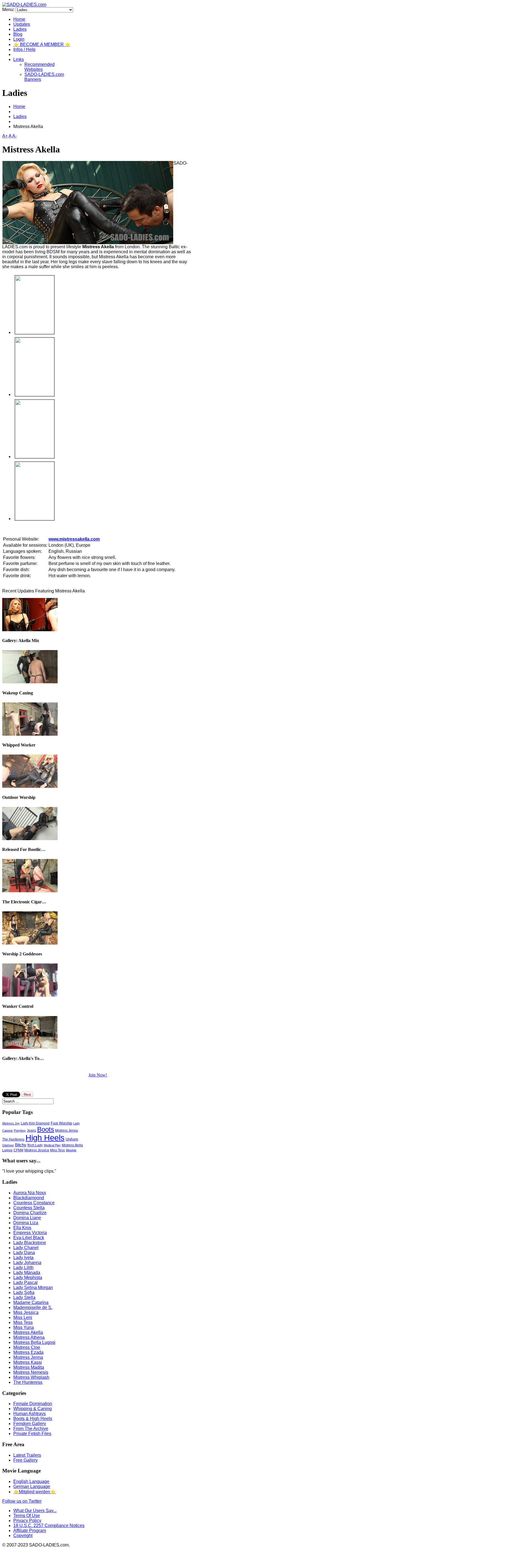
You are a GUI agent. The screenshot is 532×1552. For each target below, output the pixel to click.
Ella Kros (22, 1227)
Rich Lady (35, 1145)
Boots (45, 1129)
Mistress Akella (28, 1332)
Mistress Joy (11, 1123)
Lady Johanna (27, 1262)
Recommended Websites (39, 67)
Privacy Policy (27, 1520)
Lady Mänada (26, 1272)
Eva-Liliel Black (28, 1237)
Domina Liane (27, 1217)
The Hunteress (13, 1139)
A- (14, 136)
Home (19, 19)
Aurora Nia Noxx (29, 1192)
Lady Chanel (26, 1247)
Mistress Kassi (27, 1362)
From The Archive (30, 1428)
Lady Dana (24, 1252)
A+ (5, 136)
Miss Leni (22, 1317)
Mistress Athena (29, 1337)
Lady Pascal (25, 1282)
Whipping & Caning (32, 1408)
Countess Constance (34, 1202)
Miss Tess (57, 1150)
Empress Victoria (30, 1232)
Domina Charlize (30, 1212)
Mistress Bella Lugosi (34, 1342)
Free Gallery (25, 1460)
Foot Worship (61, 1123)
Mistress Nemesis (30, 1372)
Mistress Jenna (66, 1130)
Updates (21, 24)
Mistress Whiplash (31, 1377)
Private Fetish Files (32, 1433)
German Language (31, 1486)
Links (18, 59)
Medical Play (52, 1145)
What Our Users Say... (35, 1510)
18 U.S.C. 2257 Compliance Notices (49, 1525)
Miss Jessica (26, 1312)
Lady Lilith (23, 1267)
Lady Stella (24, 1297)
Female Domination (32, 1403)
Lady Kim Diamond (35, 1123)
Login (18, 39)
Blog (17, 34)
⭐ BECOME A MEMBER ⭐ (41, 44)
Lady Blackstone (29, 1242)
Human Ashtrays (29, 1413)
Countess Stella (29, 1207)
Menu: (9, 9)
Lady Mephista (27, 1277)
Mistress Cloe (26, 1347)
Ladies (20, 29)
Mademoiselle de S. (32, 1307)
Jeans (31, 1130)
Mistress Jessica (36, 1150)
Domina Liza (25, 1222)
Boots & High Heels (32, 1418)
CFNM (18, 1150)
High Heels (45, 1137)
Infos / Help (24, 49)
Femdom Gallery (29, 1423)
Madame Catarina (30, 1302)
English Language (31, 1481)
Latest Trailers (27, 1455)
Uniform (72, 1139)
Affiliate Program (29, 1530)
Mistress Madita (28, 1367)
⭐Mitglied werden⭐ (34, 1491)
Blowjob (71, 1150)
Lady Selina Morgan (33, 1287)
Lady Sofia (23, 1292)
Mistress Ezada (28, 1352)
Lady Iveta (23, 1257)
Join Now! (97, 1075)
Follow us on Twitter (22, 1501)
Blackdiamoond (28, 1197)
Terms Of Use (26, 1515)
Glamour (8, 1145)
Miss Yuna (23, 1327)
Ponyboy (20, 1130)
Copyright (22, 1535)
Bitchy (20, 1144)
